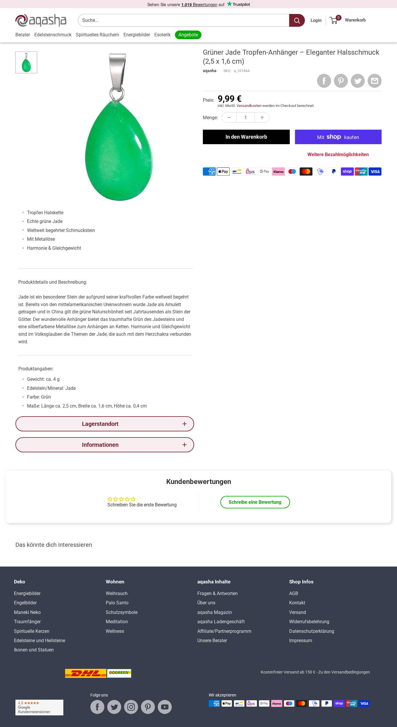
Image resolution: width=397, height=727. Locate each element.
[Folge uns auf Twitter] (114, 707)
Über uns (206, 602)
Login (316, 20)
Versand (297, 612)
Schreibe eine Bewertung (255, 502)
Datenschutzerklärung (311, 631)
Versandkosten (249, 105)
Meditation (117, 621)
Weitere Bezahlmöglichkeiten (338, 154)
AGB (293, 593)
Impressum (300, 640)
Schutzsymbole (121, 612)
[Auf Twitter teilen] (358, 81)
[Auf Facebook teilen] (324, 81)
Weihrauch (117, 593)
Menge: (210, 117)
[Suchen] (297, 20)
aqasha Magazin (214, 612)
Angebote (188, 34)
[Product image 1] (26, 62)
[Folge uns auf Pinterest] (148, 707)
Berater (22, 34)
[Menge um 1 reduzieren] (229, 117)
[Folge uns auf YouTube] (165, 707)
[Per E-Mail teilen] (375, 81)
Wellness (115, 631)
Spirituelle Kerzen (31, 631)
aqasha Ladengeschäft (221, 621)
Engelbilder (25, 602)
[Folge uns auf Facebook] (97, 707)
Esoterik (162, 34)
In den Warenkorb (246, 137)
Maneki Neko (27, 612)
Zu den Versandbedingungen (344, 672)
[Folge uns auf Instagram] (131, 707)
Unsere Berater (212, 640)
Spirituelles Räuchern (97, 34)
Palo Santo (117, 602)
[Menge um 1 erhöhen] (262, 117)
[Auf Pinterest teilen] (341, 81)
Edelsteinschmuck (52, 34)
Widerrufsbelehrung (309, 621)
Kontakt (297, 602)
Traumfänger (27, 621)
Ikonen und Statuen (34, 650)
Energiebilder (137, 34)
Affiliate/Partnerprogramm (224, 631)
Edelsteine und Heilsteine (39, 640)
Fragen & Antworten (217, 593)
